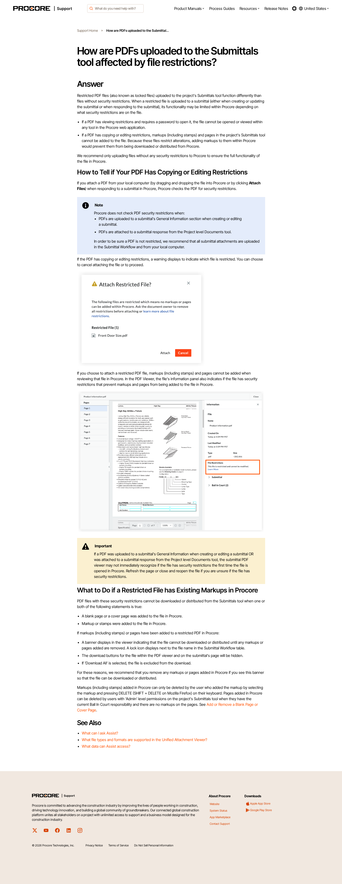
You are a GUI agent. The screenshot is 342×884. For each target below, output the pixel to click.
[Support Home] (49, 8)
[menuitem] (189, 8)
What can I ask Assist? (100, 733)
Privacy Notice (94, 845)
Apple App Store (260, 803)
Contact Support (220, 823)
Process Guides (222, 8)
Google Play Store (261, 810)
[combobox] (115, 8)
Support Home (87, 30)
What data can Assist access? (106, 746)
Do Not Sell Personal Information (153, 845)
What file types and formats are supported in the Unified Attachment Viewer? (144, 739)
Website (214, 804)
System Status (218, 810)
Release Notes (276, 8)
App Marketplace (220, 817)
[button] (189, 8)
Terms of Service (118, 845)
